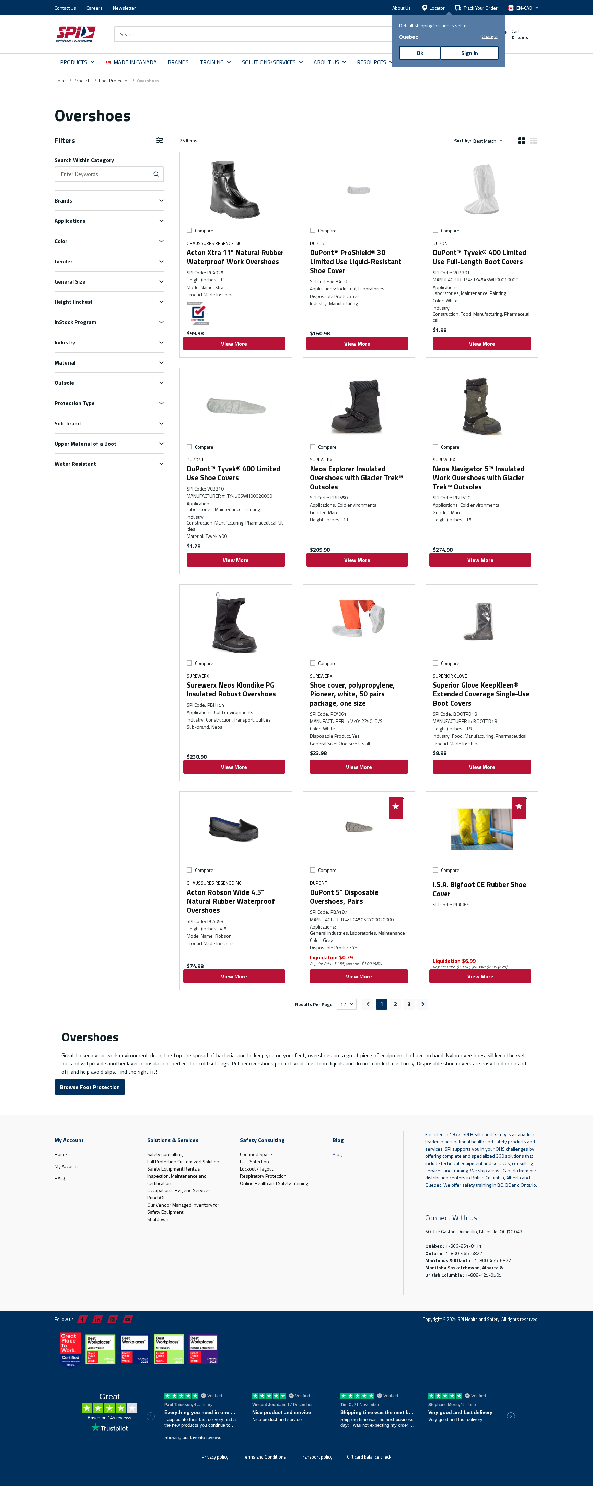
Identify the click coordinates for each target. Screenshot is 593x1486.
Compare (204, 230)
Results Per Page (314, 1004)
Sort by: (462, 140)
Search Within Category (84, 160)
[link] (367, 1004)
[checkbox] (189, 230)
